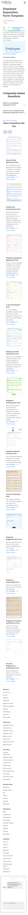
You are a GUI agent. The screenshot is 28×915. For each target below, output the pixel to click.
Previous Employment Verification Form (12, 666)
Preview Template (10, 179)
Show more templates (9, 54)
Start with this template (10, 120)
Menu (25, 3)
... (8, 29)
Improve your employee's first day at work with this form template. (13, 587)
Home (4, 29)
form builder (9, 77)
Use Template (7, 40)
